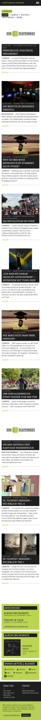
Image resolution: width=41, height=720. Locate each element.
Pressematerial (28, 691)
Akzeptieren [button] (26, 715)
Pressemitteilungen (30, 693)
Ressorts (7, 695)
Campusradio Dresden (13, 3)
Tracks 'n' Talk (14, 620)
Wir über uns (8, 693)
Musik (19, 17)
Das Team (7, 691)
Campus (14, 15)
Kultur (25, 15)
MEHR (5, 72)
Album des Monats (16, 613)
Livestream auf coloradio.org (16, 626)
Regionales (8, 17)
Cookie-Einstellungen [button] (11, 715)
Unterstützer (9, 697)
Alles (5, 15)
